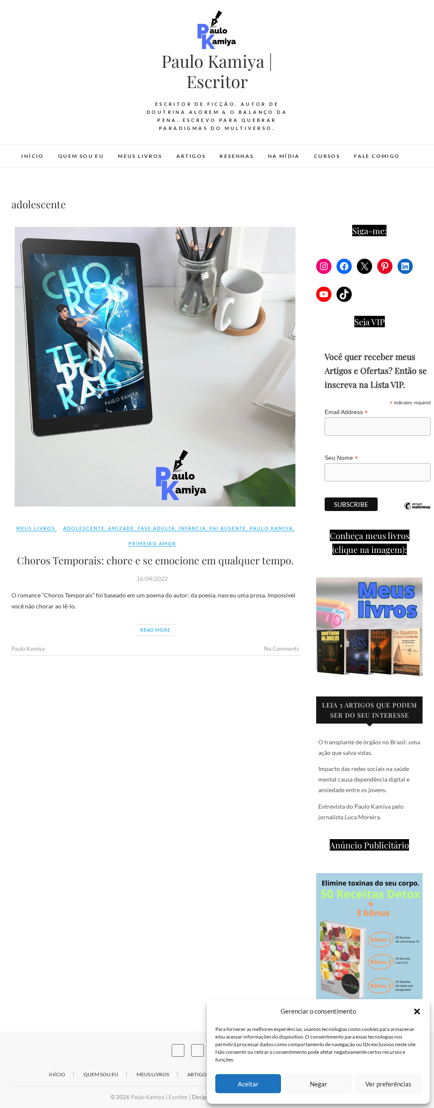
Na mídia (284, 156)
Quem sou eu (81, 156)
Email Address (346, 412)
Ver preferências (388, 1084)
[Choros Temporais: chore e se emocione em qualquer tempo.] (155, 367)
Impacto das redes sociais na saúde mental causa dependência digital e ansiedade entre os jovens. (363, 779)
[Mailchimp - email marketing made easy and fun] (417, 512)
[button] (417, 1011)
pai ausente (227, 528)
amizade (121, 528)
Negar (318, 1084)
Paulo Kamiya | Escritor (217, 71)
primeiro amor (152, 543)
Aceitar (248, 1084)
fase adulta (156, 528)
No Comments (281, 648)
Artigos (191, 156)
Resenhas (236, 156)
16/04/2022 (152, 578)
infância (192, 528)
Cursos (327, 156)
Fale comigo (377, 156)
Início (32, 156)
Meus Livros (140, 156)
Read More (155, 630)
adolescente (84, 528)
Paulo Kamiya (271, 528)
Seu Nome (341, 458)
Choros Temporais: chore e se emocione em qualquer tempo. (155, 560)
